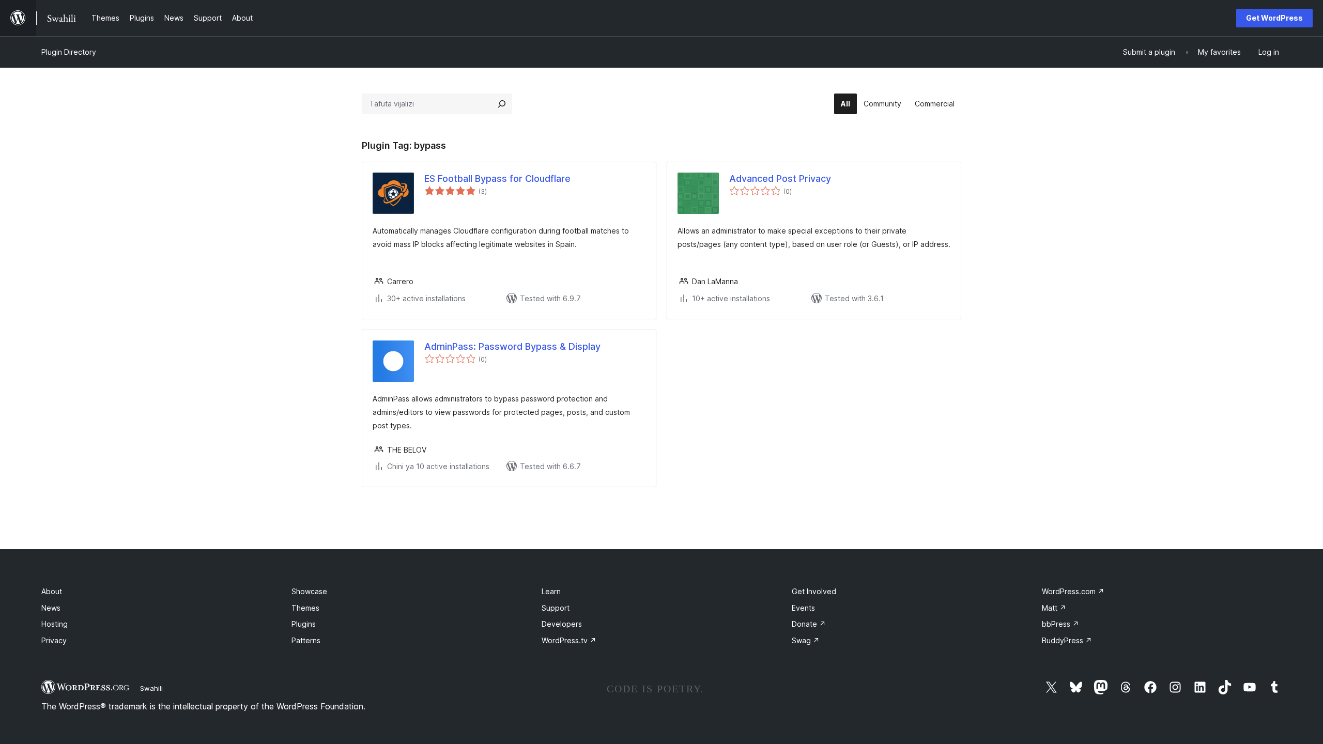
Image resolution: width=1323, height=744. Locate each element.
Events (803, 607)
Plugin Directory (68, 52)
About (51, 591)
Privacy (54, 640)
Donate (809, 623)
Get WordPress (1274, 17)
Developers (562, 623)
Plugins (303, 623)
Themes (305, 607)
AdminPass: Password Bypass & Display (512, 346)
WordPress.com (1073, 591)
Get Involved (814, 591)
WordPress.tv (569, 640)
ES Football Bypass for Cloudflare (497, 178)
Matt (1054, 607)
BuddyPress (1067, 640)
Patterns (305, 640)
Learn (551, 591)
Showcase (309, 591)
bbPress (1060, 623)
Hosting (54, 623)
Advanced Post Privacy (780, 178)
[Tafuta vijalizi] (501, 104)
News (50, 607)
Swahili (151, 688)
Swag (806, 640)
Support (556, 607)
